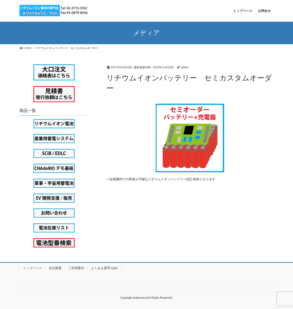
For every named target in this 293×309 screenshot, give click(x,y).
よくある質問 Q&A (104, 268)
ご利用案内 (76, 268)
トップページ (32, 268)
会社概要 (55, 268)
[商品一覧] (54, 123)
